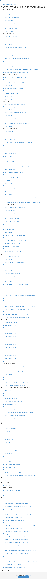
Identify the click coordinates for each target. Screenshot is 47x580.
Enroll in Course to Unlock (23, 576)
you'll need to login (28, 575)
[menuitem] (0, 2)
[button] (0, 1)
